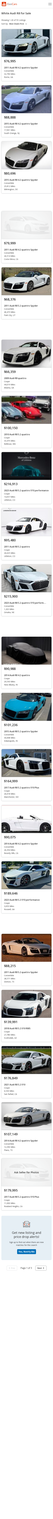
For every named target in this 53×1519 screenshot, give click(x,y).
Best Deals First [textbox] (16, 24)
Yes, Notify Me (26, 1251)
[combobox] (18, 24)
